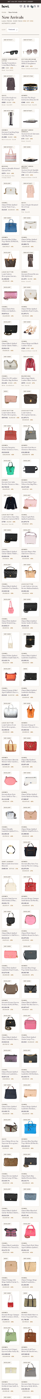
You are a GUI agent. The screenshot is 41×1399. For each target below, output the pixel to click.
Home (4, 12)
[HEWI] (5, 6)
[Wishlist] (21, 6)
